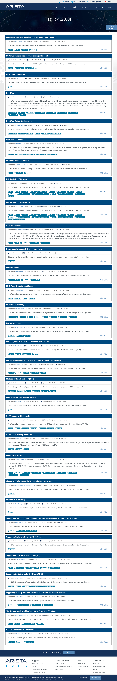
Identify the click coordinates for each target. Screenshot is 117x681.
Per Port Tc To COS (49, 472)
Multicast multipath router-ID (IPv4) (20, 379)
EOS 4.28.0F (40, 112)
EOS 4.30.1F (41, 154)
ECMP (11, 154)
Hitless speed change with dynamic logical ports (24, 249)
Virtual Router (42, 191)
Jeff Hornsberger (19, 308)
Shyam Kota (18, 327)
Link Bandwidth (55, 568)
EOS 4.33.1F (24, 475)
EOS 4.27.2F (35, 280)
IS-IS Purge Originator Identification (20, 286)
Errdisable (19, 173)
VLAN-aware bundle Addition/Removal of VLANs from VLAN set (31, 611)
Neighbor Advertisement (65, 194)
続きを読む (104, 49)
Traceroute (27, 354)
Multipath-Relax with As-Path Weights (21, 397)
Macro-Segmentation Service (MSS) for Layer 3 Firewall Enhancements (33, 360)
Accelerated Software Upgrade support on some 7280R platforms (31, 37)
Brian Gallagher (19, 503)
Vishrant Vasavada (20, 60)
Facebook (6, 666)
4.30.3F (23, 115)
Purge (32, 298)
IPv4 (29, 391)
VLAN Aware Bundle (28, 623)
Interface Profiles (12, 267)
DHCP (11, 586)
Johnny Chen (18, 143)
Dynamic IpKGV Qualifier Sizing (27, 530)
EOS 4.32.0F (52, 154)
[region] (58, 678)
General (20, 335)
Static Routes (48, 605)
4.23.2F (26, 472)
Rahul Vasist (18, 41)
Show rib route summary (15, 500)
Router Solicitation (23, 194)
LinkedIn (19, 666)
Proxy (79, 191)
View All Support (111, 27)
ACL (11, 173)
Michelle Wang (19, 271)
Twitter (13, 666)
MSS (11, 372)
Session (23, 317)
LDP (31, 317)
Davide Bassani (19, 125)
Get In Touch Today (51, 653)
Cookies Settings (83, 677)
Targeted (53, 317)
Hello (45, 317)
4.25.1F (59, 428)
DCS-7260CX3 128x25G (15, 74)
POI (25, 298)
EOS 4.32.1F (73, 112)
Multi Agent (19, 68)
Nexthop (30, 133)
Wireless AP (29, 642)
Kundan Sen (18, 578)
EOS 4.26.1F (61, 472)
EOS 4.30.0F (73, 472)
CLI (11, 623)
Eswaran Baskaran (20, 164)
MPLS (11, 354)
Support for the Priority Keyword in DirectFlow (24, 537)
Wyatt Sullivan (19, 78)
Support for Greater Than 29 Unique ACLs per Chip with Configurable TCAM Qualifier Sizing (41, 518)
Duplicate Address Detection (40, 194)
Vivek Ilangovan (19, 290)
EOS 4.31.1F (62, 112)
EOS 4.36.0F (13, 115)
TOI (11, 242)
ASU (17, 49)
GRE (17, 242)
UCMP (36, 568)
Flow (37, 133)
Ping (18, 354)
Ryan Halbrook (19, 383)
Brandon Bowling (20, 229)
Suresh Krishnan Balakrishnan (23, 485)
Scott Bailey (18, 253)
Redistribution (37, 586)
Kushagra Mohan (19, 459)
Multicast (12, 391)
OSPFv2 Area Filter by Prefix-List (19, 434)
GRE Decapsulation (13, 226)
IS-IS (18, 586)
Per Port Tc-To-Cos (14, 455)
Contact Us (69, 652)
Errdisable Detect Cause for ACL (18, 161)
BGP (11, 68)
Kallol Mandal (19, 206)
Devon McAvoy (19, 97)
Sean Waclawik (19, 522)
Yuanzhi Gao (18, 345)
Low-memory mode (13, 323)
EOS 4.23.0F (34, 242)
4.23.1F (43, 428)
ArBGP (28, 68)
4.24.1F (51, 428)
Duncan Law (18, 541)
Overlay (25, 191)
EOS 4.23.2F (36, 472)
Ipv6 (17, 191)
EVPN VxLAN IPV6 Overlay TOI (18, 202)
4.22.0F (25, 49)
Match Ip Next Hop (23, 605)
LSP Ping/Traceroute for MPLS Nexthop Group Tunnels (27, 342)
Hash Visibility (30, 154)
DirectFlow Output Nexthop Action (19, 121)
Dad (53, 194)
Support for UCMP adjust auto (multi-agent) (23, 555)
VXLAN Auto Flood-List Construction (20, 630)
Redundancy (13, 317)
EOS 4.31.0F (51, 112)
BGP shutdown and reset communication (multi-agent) (27, 56)
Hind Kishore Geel (20, 420)
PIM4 (53, 391)
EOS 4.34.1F (20, 219)
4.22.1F (22, 112)
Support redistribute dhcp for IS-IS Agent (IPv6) (24, 574)
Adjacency (63, 317)
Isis (11, 298)
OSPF (18, 428)
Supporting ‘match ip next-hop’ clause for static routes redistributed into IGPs (36, 593)
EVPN (33, 191)
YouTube (26, 666)
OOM (28, 335)
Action (22, 133)
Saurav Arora (18, 401)
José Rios (17, 364)
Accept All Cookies (95, 677)
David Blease (18, 438)
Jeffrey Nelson (19, 633)
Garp (11, 196)
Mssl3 (26, 372)
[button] (59, 1)
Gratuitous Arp (80, 194)
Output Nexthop (56, 133)
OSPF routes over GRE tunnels (18, 416)
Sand (43, 372)
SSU (11, 49)
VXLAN (52, 191)
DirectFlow (10, 93)
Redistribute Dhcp (49, 586)
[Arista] (15, 6)
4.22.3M (45, 391)
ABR (27, 449)
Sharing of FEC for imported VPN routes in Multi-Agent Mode (29, 481)
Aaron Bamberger (20, 615)
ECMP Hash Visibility (14, 140)
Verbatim (35, 372)
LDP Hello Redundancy (15, 305)
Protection (73, 317)
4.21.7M (36, 391)
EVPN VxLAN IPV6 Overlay (16, 179)
